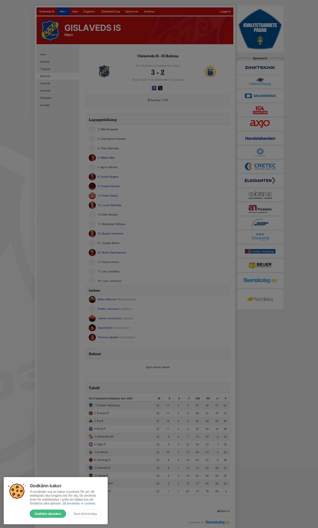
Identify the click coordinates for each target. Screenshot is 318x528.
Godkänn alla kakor (48, 514)
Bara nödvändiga (85, 514)
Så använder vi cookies (79, 503)
